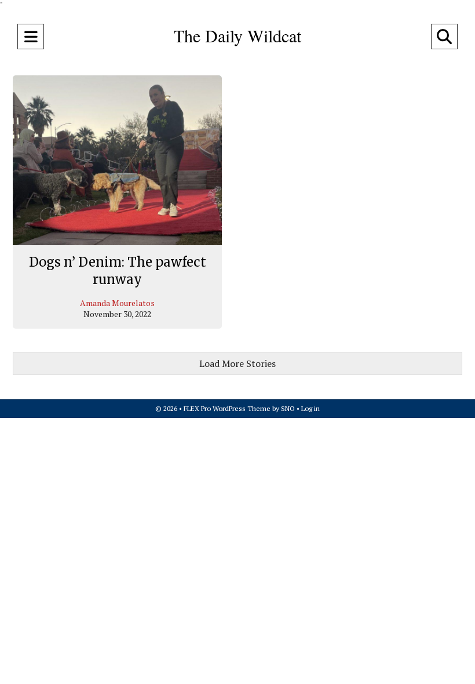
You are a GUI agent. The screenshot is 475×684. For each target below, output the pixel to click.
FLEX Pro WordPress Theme (227, 408)
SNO (288, 408)
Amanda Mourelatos (117, 302)
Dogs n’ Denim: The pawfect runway (117, 271)
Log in (310, 408)
